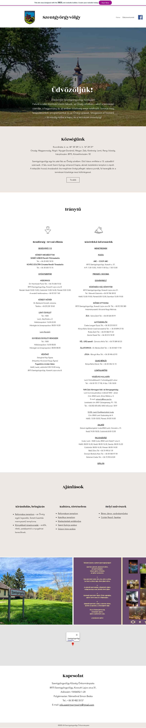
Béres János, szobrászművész (114, 513)
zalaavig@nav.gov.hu (103, 399)
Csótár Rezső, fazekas (111, 517)
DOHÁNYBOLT (101, 280)
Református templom (24, 514)
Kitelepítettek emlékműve (69, 521)
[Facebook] (140, 17)
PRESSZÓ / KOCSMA (101, 274)
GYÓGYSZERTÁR (45, 274)
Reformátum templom (68, 513)
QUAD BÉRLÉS (101, 361)
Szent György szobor (67, 525)
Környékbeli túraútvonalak (27, 525)
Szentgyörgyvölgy (62, 17)
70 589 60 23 (117, 341)
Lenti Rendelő (45, 332)
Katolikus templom (66, 517)
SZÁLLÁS (100, 463)
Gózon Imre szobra (66, 529)
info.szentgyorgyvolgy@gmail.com (77, 704)
